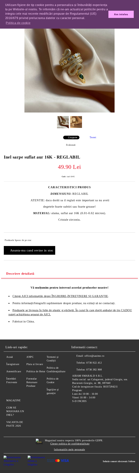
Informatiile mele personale (69, 449)
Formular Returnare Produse (31, 382)
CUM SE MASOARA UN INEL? (15, 411)
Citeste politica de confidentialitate (70, 443)
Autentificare (13, 371)
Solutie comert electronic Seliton (119, 461)
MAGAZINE (13, 400)
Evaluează (70, 145)
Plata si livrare (34, 364)
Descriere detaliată (20, 273)
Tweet (93, 137)
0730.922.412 (94, 362)
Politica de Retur (35, 371)
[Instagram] (84, 409)
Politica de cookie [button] (18, 22)
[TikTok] (92, 409)
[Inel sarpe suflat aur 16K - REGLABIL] (69, 111)
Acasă (9, 357)
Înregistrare (12, 364)
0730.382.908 (94, 369)
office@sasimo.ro (94, 356)
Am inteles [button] (121, 14)
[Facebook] (76, 409)
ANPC (29, 357)
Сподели (72, 137)
